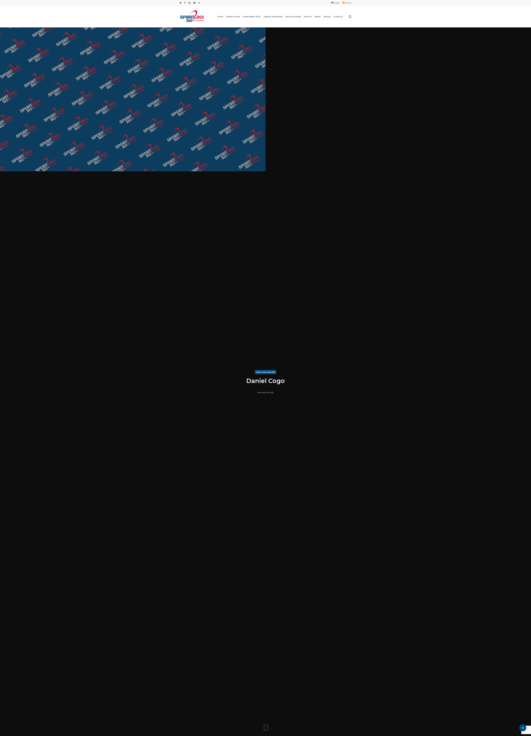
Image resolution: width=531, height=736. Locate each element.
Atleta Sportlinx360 (265, 372)
